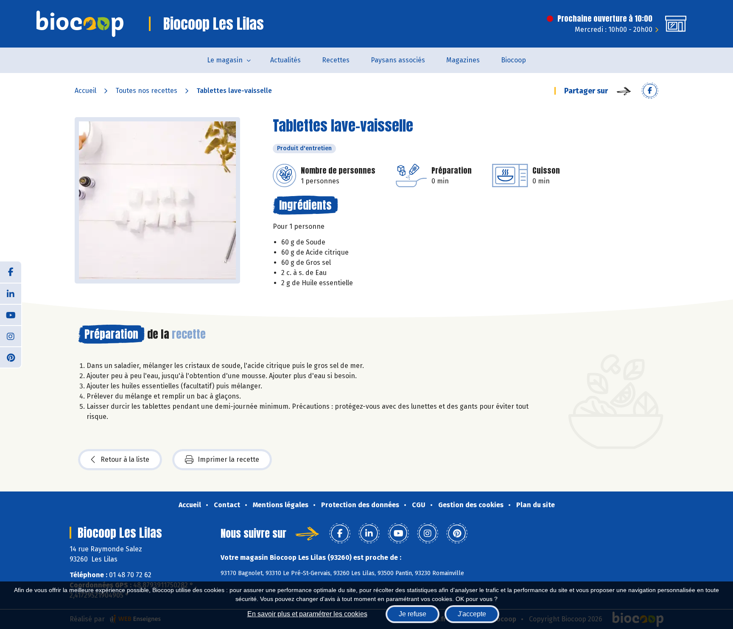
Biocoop (513, 60)
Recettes (336, 60)
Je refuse (412, 614)
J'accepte (472, 614)
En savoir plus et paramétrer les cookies (307, 614)
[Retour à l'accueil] (79, 24)
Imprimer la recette (228, 459)
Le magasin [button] (225, 60)
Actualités (285, 60)
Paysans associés (398, 60)
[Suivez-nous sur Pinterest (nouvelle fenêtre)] (10, 357)
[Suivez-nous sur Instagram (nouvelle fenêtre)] (10, 335)
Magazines (463, 60)
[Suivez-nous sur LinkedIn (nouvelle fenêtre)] (10, 293)
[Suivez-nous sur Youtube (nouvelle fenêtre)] (10, 314)
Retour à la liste (125, 459)
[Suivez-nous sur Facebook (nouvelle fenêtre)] (10, 272)
